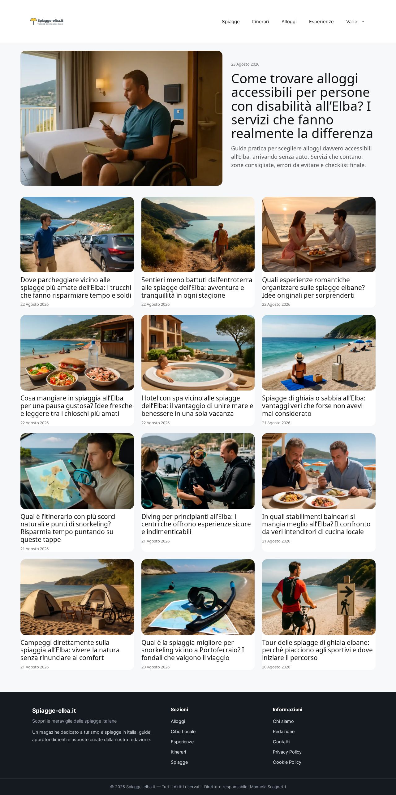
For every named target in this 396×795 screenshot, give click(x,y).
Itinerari (260, 21)
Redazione (284, 731)
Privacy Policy (287, 752)
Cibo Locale (183, 731)
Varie (351, 21)
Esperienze (321, 21)
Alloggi (289, 21)
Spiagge (231, 21)
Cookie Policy (287, 762)
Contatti (281, 742)
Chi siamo (283, 721)
